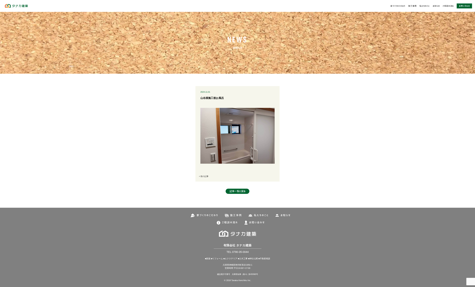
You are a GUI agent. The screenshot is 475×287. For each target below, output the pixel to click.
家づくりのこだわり (397, 6)
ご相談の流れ (448, 6)
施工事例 (412, 6)
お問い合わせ (464, 6)
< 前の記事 (203, 176)
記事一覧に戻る (237, 191)
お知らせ (436, 6)
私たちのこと (424, 6)
